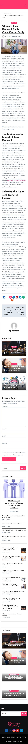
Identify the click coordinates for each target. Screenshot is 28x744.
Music (13, 737)
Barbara (9, 36)
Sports (14, 741)
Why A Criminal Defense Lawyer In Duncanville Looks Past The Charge (10, 607)
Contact (20, 741)
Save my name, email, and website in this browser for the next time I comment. (13, 454)
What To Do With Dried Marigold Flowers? (14, 530)
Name (4, 429)
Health (24, 737)
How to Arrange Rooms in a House (11, 523)
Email (4, 436)
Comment (5, 406)
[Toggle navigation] (2, 5)
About (8, 737)
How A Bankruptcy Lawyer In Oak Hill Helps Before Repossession (14, 351)
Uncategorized (14, 674)
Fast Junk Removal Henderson (16, 180)
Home (4, 737)
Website (4, 443)
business (14, 22)
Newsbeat (8, 741)
